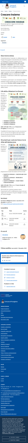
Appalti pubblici (4, 338)
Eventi (2, 381)
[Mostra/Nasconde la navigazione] (3, 6)
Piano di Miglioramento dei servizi (8, 414)
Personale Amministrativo (7, 317)
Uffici (2, 313)
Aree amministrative (5, 311)
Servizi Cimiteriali (5, 346)
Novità (6, 11)
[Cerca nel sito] (24, 6)
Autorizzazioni (4, 333)
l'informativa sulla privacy (8, 433)
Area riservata (4, 412)
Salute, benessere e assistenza (8, 340)
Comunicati (3, 369)
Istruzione (5, 235)
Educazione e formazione (6, 335)
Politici (2, 315)
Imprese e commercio (6, 359)
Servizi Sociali (4, 329)
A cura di (3, 50)
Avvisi (2, 371)
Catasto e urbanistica (6, 327)
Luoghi (2, 378)
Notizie (10, 11)
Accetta (15, 440)
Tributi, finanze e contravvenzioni (8, 353)
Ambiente (3, 351)
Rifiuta (15, 437)
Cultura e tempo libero (6, 355)
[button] (5, 1)
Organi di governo (5, 309)
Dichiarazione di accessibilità (7, 409)
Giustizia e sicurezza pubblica (7, 348)
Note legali (3, 407)
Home (2, 11)
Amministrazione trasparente (7, 405)
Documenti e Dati (5, 319)
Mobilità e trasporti (5, 344)
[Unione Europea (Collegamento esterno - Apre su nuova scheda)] (14, 296)
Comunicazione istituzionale (7, 357)
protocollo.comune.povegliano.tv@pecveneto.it (13, 393)
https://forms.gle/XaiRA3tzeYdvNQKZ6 (13, 204)
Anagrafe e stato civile (6, 331)
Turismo (2, 342)
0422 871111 (6, 388)
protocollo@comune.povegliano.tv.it (12, 390)
